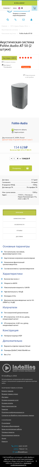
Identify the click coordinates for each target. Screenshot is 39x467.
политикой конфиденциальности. (21, 464)
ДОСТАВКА (19, 236)
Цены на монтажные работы (12, 429)
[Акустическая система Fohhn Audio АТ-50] (19, 96)
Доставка (5, 397)
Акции (4, 438)
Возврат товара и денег (10, 394)
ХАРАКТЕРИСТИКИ (19, 218)
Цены (15, 8)
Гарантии (5, 409)
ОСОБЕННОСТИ (19, 224)
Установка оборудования (10, 426)
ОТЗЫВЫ (19, 230)
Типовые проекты (8, 432)
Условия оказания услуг (10, 400)
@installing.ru (21, 452)
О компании (6, 423)
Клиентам (6, 8)
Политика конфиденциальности (13, 412)
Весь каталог (20, 3)
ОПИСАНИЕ (19, 212)
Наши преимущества (9, 406)
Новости (5, 441)
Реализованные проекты (11, 435)
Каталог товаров (7, 391)
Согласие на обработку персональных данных (18, 415)
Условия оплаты (7, 403)
